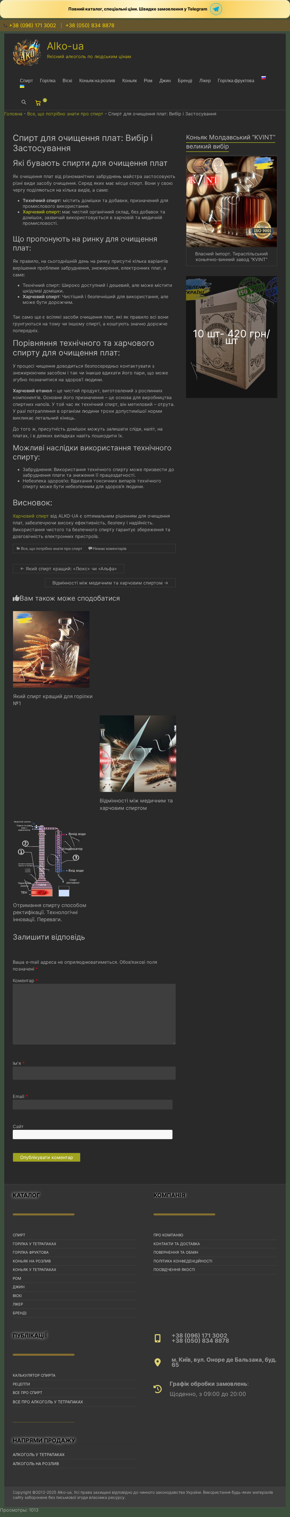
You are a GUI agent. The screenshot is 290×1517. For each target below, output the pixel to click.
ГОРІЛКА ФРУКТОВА (31, 1252)
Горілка (48, 80)
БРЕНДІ (19, 1313)
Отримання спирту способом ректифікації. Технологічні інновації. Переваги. (49, 912)
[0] (39, 104)
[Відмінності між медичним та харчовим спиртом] (138, 718)
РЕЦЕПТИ (21, 1384)
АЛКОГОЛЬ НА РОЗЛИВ (36, 1463)
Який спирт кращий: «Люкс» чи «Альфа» (68, 568)
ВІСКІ (17, 1295)
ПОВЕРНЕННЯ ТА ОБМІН (175, 1252)
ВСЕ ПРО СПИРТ (27, 1392)
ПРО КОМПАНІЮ (168, 1235)
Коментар (25, 980)
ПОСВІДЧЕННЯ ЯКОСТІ (174, 1269)
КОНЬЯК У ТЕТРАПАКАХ (34, 1269)
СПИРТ (19, 1235)
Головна (13, 113)
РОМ (17, 1278)
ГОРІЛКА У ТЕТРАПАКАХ (34, 1243)
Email (20, 1096)
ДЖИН (19, 1287)
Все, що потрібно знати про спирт (65, 113)
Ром (148, 80)
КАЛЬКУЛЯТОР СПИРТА (34, 1375)
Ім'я (19, 1063)
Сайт (18, 1126)
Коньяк (129, 80)
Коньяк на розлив (97, 80)
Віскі (67, 80)
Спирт (26, 80)
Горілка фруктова (236, 80)
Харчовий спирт (41, 212)
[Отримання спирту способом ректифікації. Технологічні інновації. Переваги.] (51, 823)
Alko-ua (65, 46)
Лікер (205, 80)
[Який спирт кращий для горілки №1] (51, 614)
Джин (165, 80)
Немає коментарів (109, 548)
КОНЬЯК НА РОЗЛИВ (32, 1261)
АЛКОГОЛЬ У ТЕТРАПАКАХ (39, 1454)
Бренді (185, 80)
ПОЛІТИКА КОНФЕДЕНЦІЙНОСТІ (182, 1261)
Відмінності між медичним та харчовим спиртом (110, 583)
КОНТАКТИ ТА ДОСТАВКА (176, 1243)
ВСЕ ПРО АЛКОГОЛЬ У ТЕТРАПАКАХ (48, 1401)
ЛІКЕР (18, 1304)
